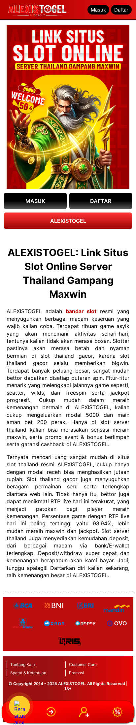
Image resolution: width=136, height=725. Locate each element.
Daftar (121, 10)
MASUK (35, 201)
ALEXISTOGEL (68, 220)
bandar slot (81, 311)
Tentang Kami (23, 664)
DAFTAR (100, 201)
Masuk (98, 10)
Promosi (76, 672)
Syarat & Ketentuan (28, 672)
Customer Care (83, 664)
